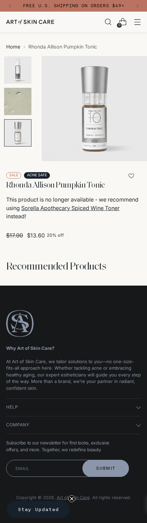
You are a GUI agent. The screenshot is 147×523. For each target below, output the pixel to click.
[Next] (137, 6)
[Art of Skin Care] (30, 21)
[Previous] (9, 6)
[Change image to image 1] (17, 70)
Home (13, 47)
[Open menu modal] (137, 22)
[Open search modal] (108, 22)
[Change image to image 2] (17, 101)
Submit (106, 468)
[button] (38, 509)
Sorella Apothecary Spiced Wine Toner (70, 208)
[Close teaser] (71, 498)
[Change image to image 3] (17, 133)
